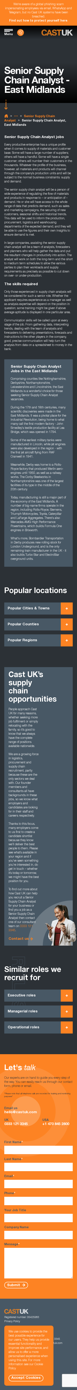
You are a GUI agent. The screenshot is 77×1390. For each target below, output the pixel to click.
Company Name (16, 1227)
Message (11, 1244)
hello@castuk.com (20, 1112)
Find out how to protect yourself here (38, 20)
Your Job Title (15, 1210)
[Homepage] (57, 33)
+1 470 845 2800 (55, 1124)
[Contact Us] (20, 32)
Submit (14, 1285)
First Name (13, 1142)
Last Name (13, 1159)
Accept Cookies (26, 1378)
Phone (9, 1193)
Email (9, 1176)
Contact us (19, 939)
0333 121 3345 (16, 1124)
